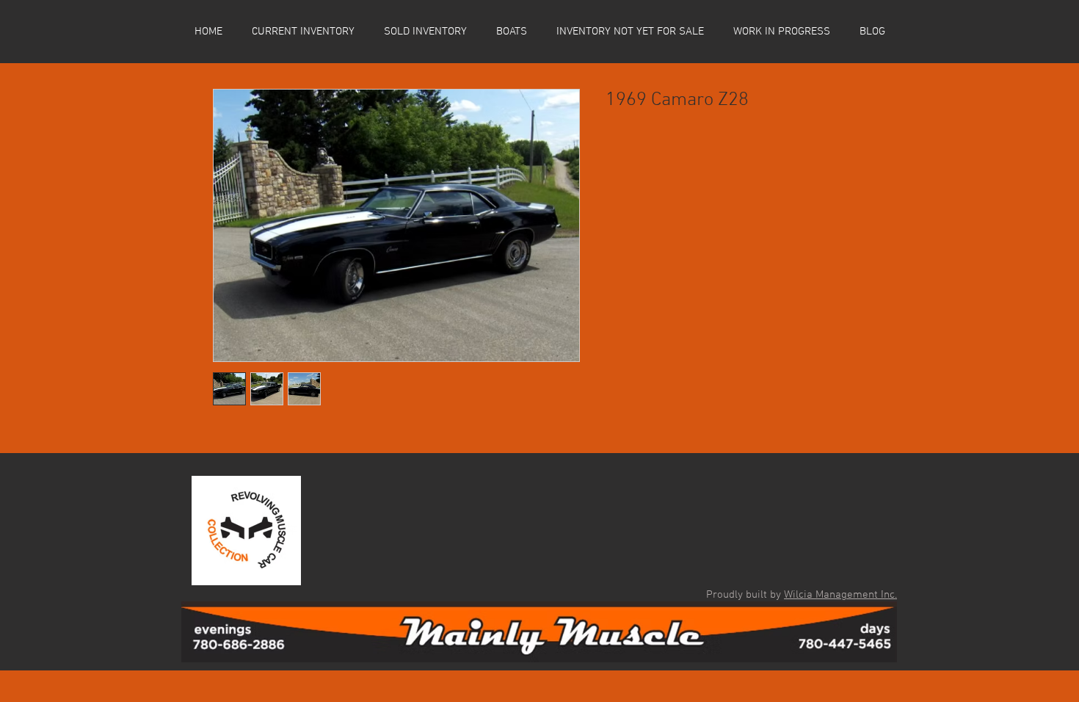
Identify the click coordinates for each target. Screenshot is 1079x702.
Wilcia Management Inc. (840, 594)
